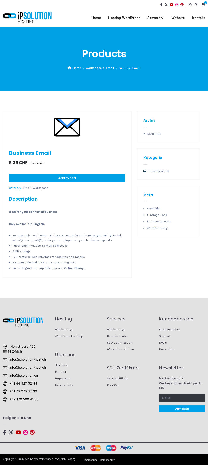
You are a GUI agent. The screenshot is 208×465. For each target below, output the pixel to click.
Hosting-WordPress (124, 18)
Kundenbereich (170, 329)
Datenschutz (64, 385)
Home (96, 18)
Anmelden (154, 208)
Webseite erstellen (120, 349)
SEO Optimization (119, 342)
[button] (203, 5)
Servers (153, 18)
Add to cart (67, 178)
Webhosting (63, 329)
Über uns (61, 365)
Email (110, 68)
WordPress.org (157, 228)
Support (164, 336)
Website (178, 18)
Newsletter (167, 349)
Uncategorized (159, 171)
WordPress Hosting (69, 336)
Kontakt (198, 18)
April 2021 (154, 134)
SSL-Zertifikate (117, 378)
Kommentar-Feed (159, 221)
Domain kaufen (118, 336)
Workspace (94, 68)
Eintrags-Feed (157, 215)
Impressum (63, 378)
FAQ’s (163, 342)
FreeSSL (112, 385)
